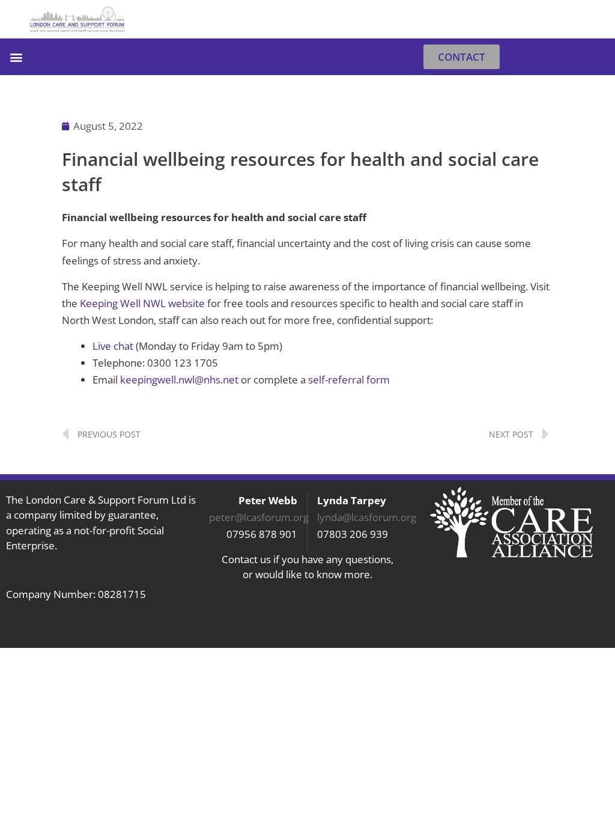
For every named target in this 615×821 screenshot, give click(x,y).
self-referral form (349, 379)
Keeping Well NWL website (142, 303)
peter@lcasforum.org (259, 517)
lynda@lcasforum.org (366, 517)
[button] (593, 19)
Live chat (112, 346)
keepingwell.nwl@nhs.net (179, 379)
